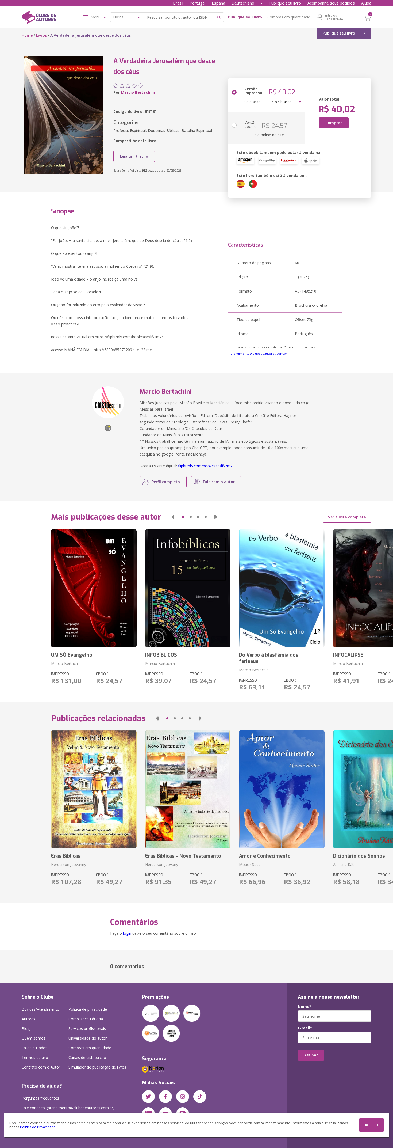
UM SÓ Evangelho (71, 655)
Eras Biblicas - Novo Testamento (183, 856)
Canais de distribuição (87, 1057)
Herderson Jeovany (161, 864)
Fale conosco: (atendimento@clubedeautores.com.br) (68, 1107)
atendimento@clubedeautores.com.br (259, 353)
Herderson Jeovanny (68, 864)
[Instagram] (182, 1096)
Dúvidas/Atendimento (40, 1009)
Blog (26, 1028)
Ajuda (366, 3)
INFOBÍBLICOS (161, 655)
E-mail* (305, 1028)
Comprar (333, 122)
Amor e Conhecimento (265, 856)
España (218, 3)
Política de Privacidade (38, 1127)
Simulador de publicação (97, 1067)
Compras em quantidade (288, 17)
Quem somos (33, 1038)
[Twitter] (148, 1096)
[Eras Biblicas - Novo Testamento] (187, 789)
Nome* (304, 1007)
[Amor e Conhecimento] (281, 789)
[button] (173, 517)
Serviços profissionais (87, 1028)
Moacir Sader (250, 864)
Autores (28, 1018)
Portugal (197, 3)
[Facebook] (165, 1096)
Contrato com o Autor (41, 1067)
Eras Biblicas (65, 856)
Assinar (311, 1055)
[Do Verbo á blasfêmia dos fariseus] (281, 588)
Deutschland (243, 3)
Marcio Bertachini (138, 92)
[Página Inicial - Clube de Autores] (39, 18)
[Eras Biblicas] (93, 789)
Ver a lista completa (347, 517)
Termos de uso (35, 1057)
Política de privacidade (87, 1009)
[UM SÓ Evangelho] (93, 588)
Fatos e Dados (34, 1047)
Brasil (178, 3)
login (127, 933)
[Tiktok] (199, 1096)
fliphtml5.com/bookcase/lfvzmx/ (206, 465)
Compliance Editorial (86, 1018)
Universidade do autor (87, 1038)
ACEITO (371, 1124)
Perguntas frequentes (40, 1098)
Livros (41, 35)
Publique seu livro (285, 3)
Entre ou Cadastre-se (334, 17)
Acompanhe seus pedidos (331, 3)
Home (27, 35)
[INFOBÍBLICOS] (187, 588)
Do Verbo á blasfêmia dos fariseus (268, 658)
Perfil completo (166, 481)
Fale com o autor (219, 481)
